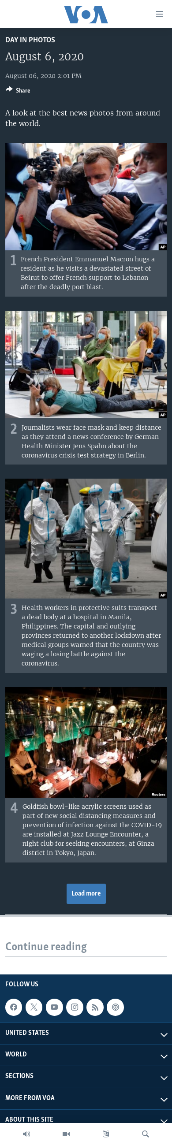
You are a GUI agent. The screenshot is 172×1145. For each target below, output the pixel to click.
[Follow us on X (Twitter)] (34, 1007)
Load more (86, 893)
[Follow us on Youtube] (54, 1007)
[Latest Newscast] (26, 1134)
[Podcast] (115, 1007)
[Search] (145, 1134)
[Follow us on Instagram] (74, 1007)
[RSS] (94, 1007)
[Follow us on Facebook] (13, 1007)
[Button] (18, 92)
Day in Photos (30, 40)
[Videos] (66, 1134)
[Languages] (106, 1134)
